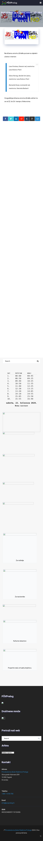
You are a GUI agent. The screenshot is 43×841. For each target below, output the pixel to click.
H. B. (21, 16)
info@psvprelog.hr (8, 803)
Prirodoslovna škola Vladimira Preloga (15, 772)
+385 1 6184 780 (7, 794)
